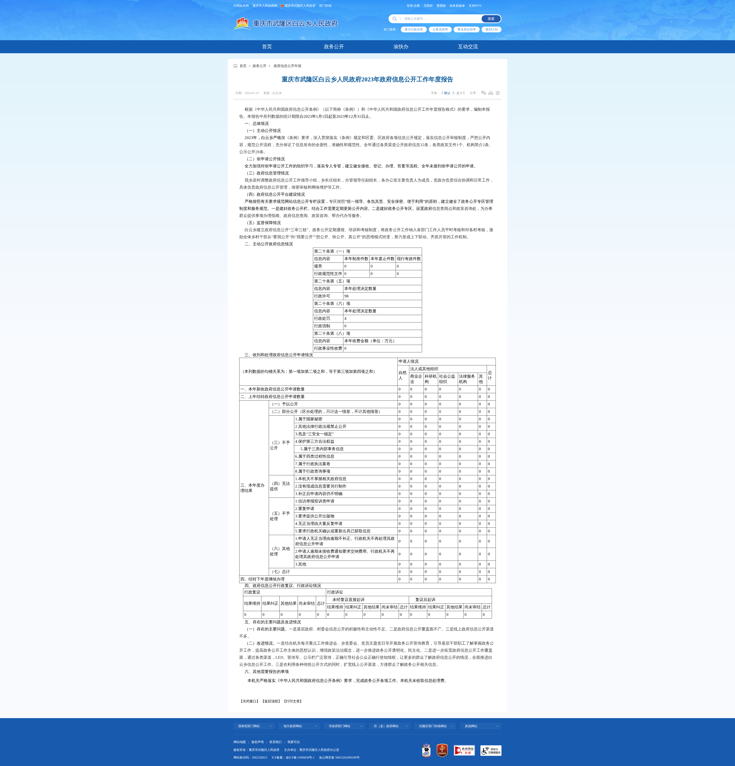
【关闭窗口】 (249, 701)
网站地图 (240, 742)
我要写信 (293, 742)
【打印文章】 (293, 701)
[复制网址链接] (498, 93)
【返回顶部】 (271, 701)
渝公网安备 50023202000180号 (339, 757)
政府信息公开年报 (287, 66)
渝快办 (401, 46)
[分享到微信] (483, 93)
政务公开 (334, 46)
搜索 (491, 19)
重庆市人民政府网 (265, 5)
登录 (410, 5)
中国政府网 (241, 5)
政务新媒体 (457, 5)
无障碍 (428, 5)
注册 (417, 5)
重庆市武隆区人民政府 (300, 5)
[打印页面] (490, 93)
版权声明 (258, 742)
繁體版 (441, 5)
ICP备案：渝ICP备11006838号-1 (293, 757)
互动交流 (468, 46)
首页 (267, 46)
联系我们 (276, 742)
